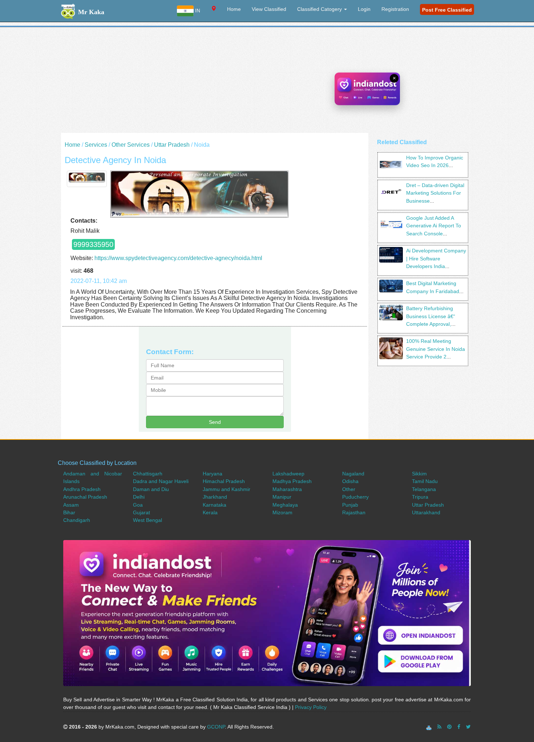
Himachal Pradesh (224, 481)
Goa (138, 505)
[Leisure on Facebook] (458, 726)
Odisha (350, 481)
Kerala (210, 512)
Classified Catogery (320, 9)
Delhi (139, 497)
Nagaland (353, 474)
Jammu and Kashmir (226, 489)
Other (348, 489)
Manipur (281, 497)
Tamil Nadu (425, 481)
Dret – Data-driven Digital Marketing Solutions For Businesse (435, 193)
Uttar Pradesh (172, 145)
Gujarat (141, 512)
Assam (71, 505)
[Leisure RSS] (439, 726)
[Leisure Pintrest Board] (449, 726)
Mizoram (282, 512)
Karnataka (214, 505)
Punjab (350, 505)
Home (234, 9)
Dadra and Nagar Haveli (161, 481)
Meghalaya (285, 505)
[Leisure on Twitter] (468, 726)
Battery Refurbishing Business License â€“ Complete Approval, (430, 316)
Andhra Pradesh (82, 489)
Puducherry (355, 497)
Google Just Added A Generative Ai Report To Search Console (433, 225)
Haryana (212, 474)
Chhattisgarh (147, 474)
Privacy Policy (311, 707)
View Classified (269, 9)
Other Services (131, 145)
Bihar (69, 512)
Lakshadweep (288, 474)
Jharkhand (215, 497)
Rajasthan (353, 512)
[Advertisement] (267, 82)
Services (96, 145)
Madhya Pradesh (292, 481)
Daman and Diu (151, 489)
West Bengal (147, 520)
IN (197, 10)
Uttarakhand (426, 512)
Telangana (424, 489)
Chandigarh (76, 520)
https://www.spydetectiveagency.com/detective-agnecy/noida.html (178, 258)
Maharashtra (287, 489)
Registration (395, 9)
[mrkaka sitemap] (429, 727)
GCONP (216, 727)
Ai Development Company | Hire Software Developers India (436, 258)
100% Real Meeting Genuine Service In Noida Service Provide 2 (435, 349)
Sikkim (419, 474)
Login (364, 9)
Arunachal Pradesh (85, 497)
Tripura (420, 497)
